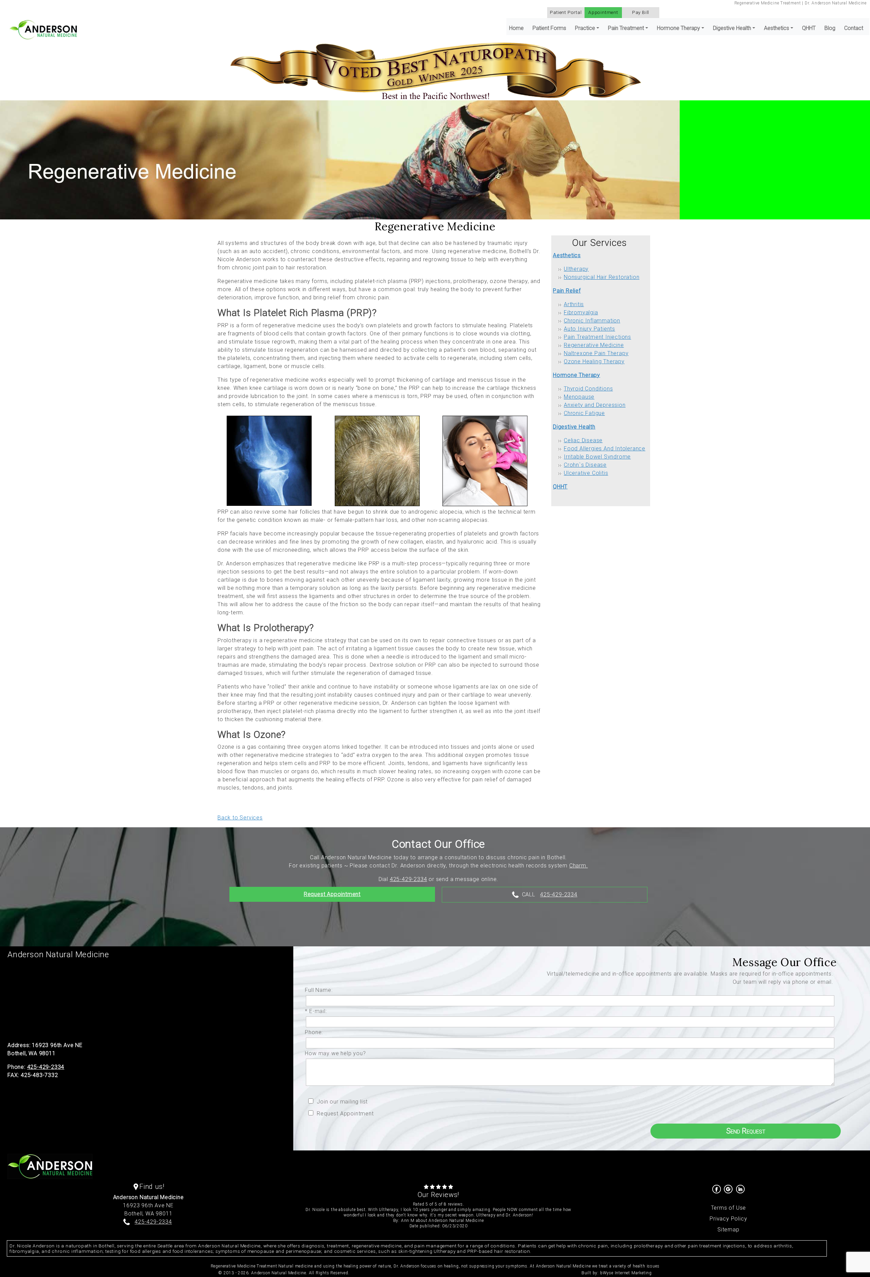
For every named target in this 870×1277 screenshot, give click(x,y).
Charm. (578, 865)
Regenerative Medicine (594, 345)
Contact (853, 28)
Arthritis (574, 304)
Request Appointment (332, 894)
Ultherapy (576, 269)
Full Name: (320, 990)
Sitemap (728, 1229)
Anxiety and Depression (595, 405)
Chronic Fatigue (584, 413)
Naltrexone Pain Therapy (596, 353)
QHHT (809, 28)
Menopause (579, 397)
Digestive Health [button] (732, 28)
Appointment (603, 12)
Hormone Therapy (576, 375)
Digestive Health (574, 427)
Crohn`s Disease (585, 465)
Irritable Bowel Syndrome (597, 456)
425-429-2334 (408, 879)
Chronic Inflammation (592, 320)
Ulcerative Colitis (586, 473)
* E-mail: (317, 1011)
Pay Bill (640, 12)
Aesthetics (567, 255)
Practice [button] (585, 28)
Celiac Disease (583, 440)
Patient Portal (565, 12)
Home (516, 28)
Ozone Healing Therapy (594, 361)
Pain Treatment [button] (626, 28)
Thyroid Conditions (588, 388)
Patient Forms (549, 28)
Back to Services (240, 817)
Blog (829, 28)
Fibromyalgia (581, 312)
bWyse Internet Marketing (626, 1273)
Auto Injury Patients (589, 329)
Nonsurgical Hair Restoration (601, 277)
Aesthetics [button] (776, 28)
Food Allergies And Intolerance (604, 448)
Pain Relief (567, 290)
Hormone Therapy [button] (678, 28)
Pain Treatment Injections (597, 337)
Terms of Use (728, 1208)
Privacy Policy (728, 1218)
